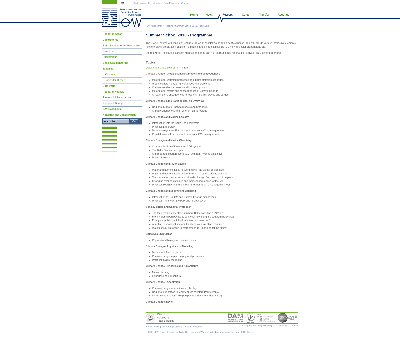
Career (245, 17)
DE (123, 3)
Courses (110, 74)
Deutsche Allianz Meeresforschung (235, 318)
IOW (148, 26)
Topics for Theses (115, 80)
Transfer (263, 17)
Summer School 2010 (186, 26)
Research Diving (112, 103)
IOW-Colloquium (112, 109)
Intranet (144, 3)
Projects (108, 51)
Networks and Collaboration (119, 114)
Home (192, 17)
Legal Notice (155, 3)
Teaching (168, 26)
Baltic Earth (251, 318)
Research (157, 26)
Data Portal (109, 86)
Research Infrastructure (117, 97)
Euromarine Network (287, 318)
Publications (110, 57)
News (208, 17)
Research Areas (112, 33)
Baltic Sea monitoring (115, 62)
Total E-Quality (151, 318)
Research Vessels (113, 91)
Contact (185, 3)
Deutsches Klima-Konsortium (266, 318)
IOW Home (122, 17)
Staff (135, 3)
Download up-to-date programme (165, 67)
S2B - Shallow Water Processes (121, 45)
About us (284, 17)
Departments (110, 39)
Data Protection (171, 3)
